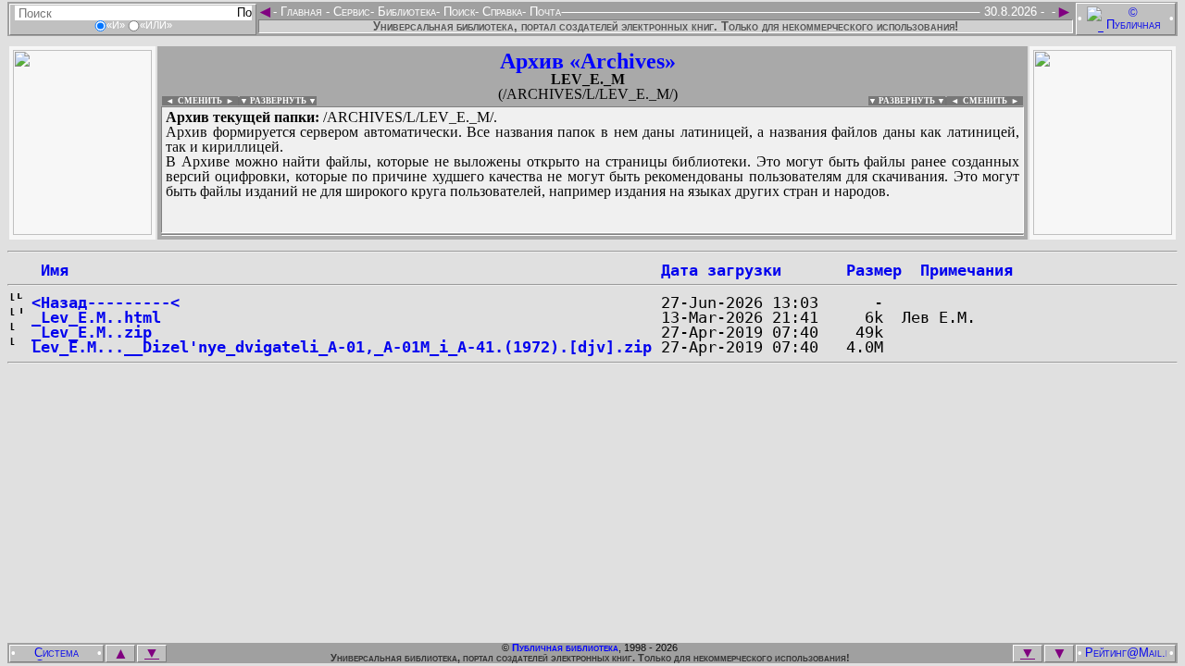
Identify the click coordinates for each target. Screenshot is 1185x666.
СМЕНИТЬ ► (993, 100)
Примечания (966, 270)
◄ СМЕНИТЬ (192, 100)
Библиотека (405, 12)
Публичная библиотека (565, 647)
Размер (874, 270)
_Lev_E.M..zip (91, 332)
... (592, 235)
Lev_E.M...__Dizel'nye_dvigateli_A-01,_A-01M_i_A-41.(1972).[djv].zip (341, 347)
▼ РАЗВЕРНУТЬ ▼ (278, 100)
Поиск (457, 12)
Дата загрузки (721, 270)
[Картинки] (1102, 230)
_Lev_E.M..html (96, 317)
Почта (543, 12)
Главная (301, 12)
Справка (500, 12)
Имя (50, 270)
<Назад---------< (105, 302)
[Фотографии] (82, 230)
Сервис (350, 12)
